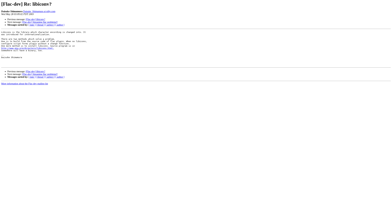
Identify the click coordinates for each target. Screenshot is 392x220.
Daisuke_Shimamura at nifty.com (39, 11)
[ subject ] (50, 25)
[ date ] (32, 25)
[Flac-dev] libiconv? (35, 19)
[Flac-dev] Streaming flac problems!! (40, 22)
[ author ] (59, 25)
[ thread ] (40, 25)
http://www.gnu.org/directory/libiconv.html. (27, 48)
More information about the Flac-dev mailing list (24, 83)
